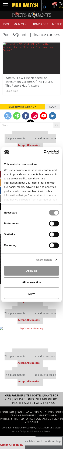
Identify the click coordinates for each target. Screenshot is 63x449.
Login (52, 106)
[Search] (57, 125)
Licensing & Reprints (22, 415)
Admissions (40, 24)
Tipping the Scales (20, 403)
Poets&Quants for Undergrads (35, 399)
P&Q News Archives (29, 412)
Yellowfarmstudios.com (40, 431)
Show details (44, 259)
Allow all (31, 270)
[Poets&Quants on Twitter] (8, 115)
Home (5, 24)
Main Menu (21, 24)
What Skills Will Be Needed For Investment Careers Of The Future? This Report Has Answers (29, 82)
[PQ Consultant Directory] (30, 336)
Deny (31, 293)
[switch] (54, 223)
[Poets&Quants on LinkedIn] (52, 115)
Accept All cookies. (29, 145)
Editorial (27, 418)
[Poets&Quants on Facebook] (25, 115)
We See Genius (45, 403)
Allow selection (31, 282)
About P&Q (7, 412)
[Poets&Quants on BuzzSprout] (16, 115)
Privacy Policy (53, 412)
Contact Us (43, 418)
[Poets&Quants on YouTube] (43, 115)
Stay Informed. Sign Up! (22, 106)
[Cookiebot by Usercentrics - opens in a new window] (44, 152)
